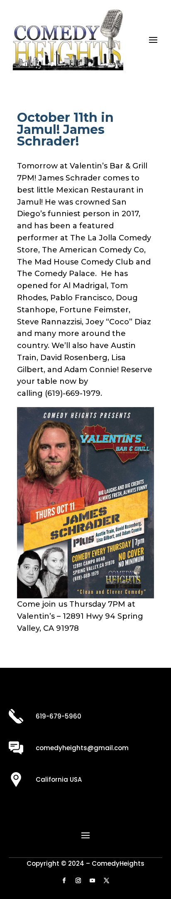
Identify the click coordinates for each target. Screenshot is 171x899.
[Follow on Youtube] (92, 880)
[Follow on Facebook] (64, 880)
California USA (59, 779)
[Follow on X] (106, 880)
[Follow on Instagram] (78, 880)
